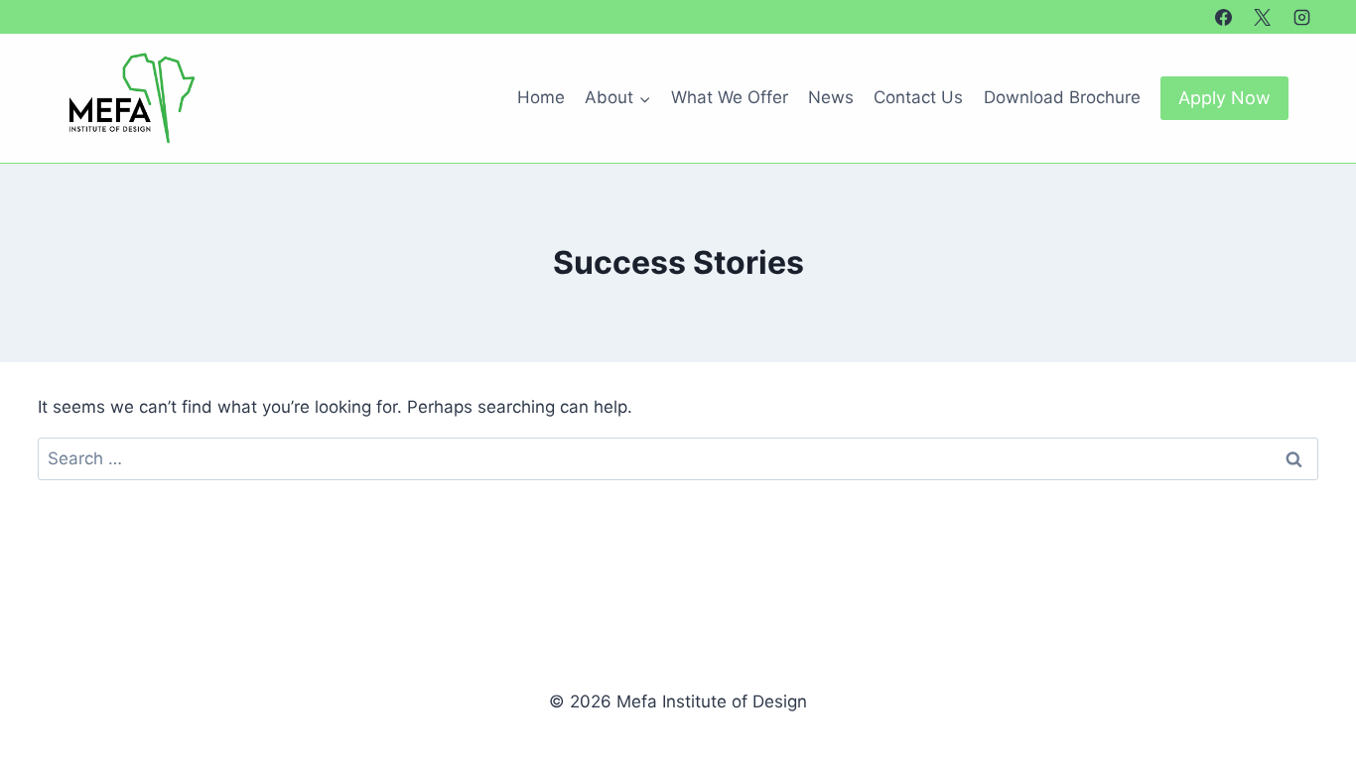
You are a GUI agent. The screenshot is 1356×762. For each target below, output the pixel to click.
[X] (1263, 17)
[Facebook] (1224, 17)
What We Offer (729, 97)
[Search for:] (678, 458)
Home (541, 97)
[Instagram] (1301, 17)
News (831, 97)
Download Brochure (1062, 97)
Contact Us (918, 97)
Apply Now (1224, 97)
